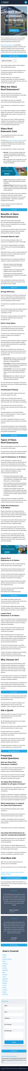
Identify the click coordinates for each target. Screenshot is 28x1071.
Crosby (4, 976)
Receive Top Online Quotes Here (14, 878)
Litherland (4, 974)
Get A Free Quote (14, 945)
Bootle (4, 972)
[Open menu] (25, 2)
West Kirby (5, 994)
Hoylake (4, 992)
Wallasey (4, 983)
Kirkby (4, 961)
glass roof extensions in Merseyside (15, 140)
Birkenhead (5, 978)
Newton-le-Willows (14, 872)
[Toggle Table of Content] (14, 61)
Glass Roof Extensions (7, 45)
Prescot (7, 872)
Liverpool (4, 968)
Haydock (3, 872)
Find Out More (14, 435)
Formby (4, 985)
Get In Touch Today (14, 56)
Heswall (4, 987)
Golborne (8, 874)
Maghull (4, 965)
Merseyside (5, 970)
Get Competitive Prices (14, 751)
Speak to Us (14, 287)
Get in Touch (14, 692)
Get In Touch (14, 1051)
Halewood (4, 963)
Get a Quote (13, 30)
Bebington (4, 981)
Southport (4, 989)
